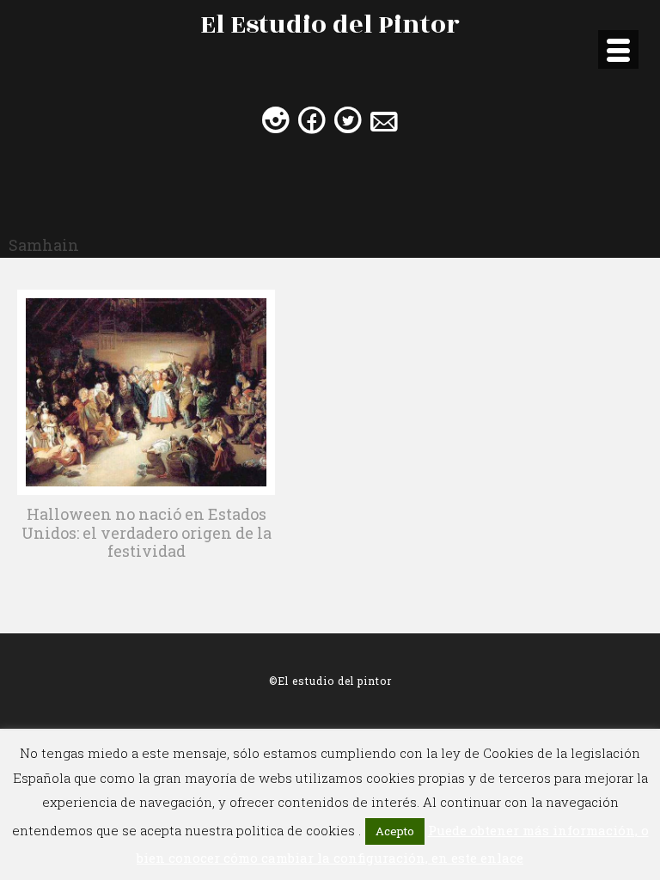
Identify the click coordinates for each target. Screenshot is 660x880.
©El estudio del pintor (330, 681)
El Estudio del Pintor (330, 25)
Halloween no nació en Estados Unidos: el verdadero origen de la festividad (146, 532)
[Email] (384, 119)
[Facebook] (312, 119)
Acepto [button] (395, 831)
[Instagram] (276, 119)
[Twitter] (348, 119)
